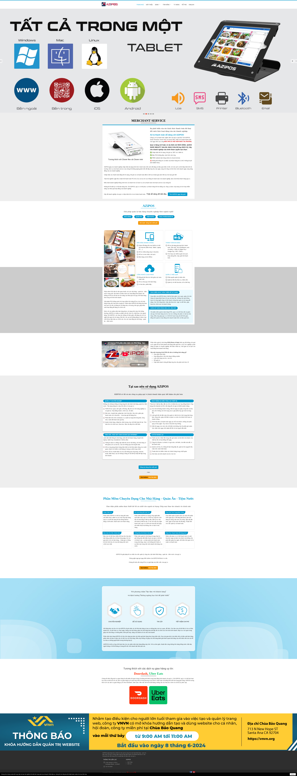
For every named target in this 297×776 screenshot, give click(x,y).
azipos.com (114, 772)
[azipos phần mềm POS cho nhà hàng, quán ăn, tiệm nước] (110, 4)
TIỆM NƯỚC (150, 216)
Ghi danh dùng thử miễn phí (148, 223)
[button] (157, 4)
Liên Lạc (129, 763)
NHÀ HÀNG (127, 216)
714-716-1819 (152, 477)
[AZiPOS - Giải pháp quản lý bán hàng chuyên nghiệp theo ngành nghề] (119, 258)
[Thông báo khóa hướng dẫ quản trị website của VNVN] (148, 732)
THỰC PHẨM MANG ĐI (166, 216)
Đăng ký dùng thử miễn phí (148, 467)
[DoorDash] (138, 704)
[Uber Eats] (158, 704)
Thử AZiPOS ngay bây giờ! (177, 194)
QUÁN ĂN (139, 216)
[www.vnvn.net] (131, 772)
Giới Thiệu (129, 762)
